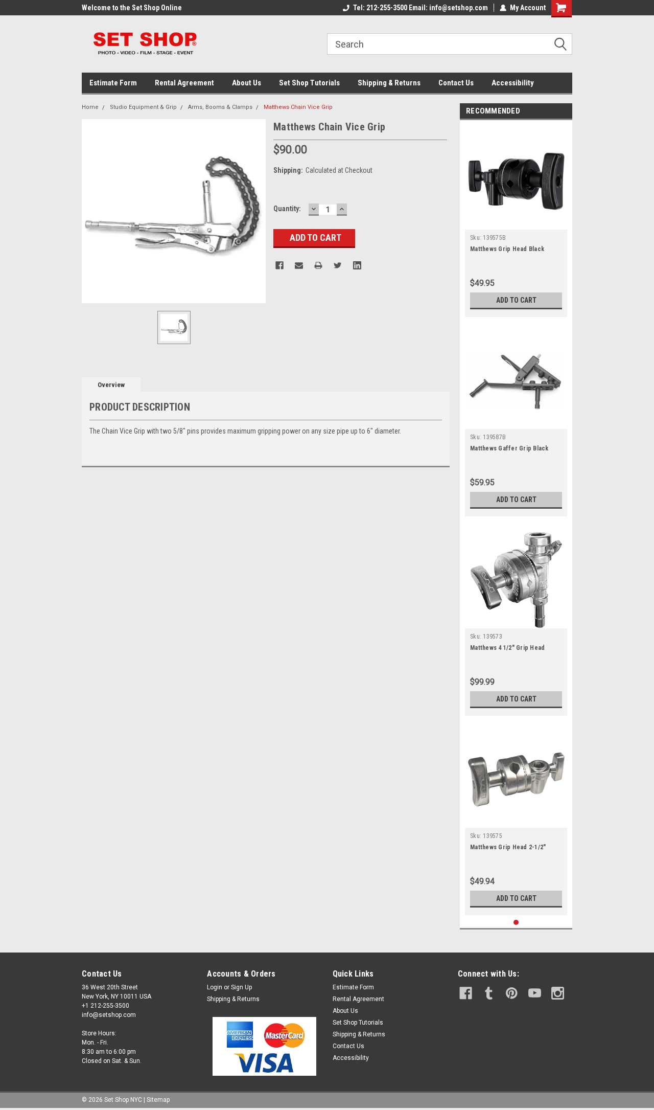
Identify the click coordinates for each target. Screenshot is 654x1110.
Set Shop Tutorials (309, 82)
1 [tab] (516, 922)
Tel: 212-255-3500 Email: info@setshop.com (420, 8)
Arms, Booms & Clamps (220, 107)
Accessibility (513, 82)
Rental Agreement (184, 82)
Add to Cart (516, 300)
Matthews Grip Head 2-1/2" (508, 847)
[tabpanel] (516, 221)
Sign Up (241, 987)
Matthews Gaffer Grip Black (509, 448)
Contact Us (456, 82)
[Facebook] (279, 265)
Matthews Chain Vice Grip (298, 107)
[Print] (318, 265)
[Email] (299, 265)
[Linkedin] (357, 265)
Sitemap (158, 1099)
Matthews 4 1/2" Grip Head (507, 647)
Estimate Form (113, 82)
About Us (246, 82)
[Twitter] (338, 265)
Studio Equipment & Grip (143, 107)
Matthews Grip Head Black (507, 249)
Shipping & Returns (389, 82)
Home (90, 107)
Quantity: (287, 209)
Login (214, 987)
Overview (111, 385)
